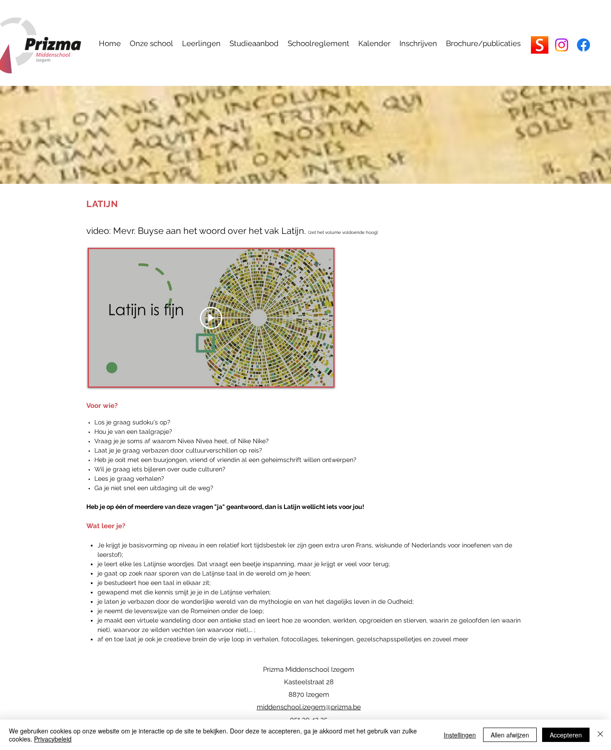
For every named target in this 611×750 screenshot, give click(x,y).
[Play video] (211, 318)
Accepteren (566, 734)
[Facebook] (583, 45)
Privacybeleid (53, 738)
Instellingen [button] (460, 734)
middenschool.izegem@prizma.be (309, 707)
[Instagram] (561, 45)
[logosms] (539, 45)
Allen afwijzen (510, 734)
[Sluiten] (600, 735)
